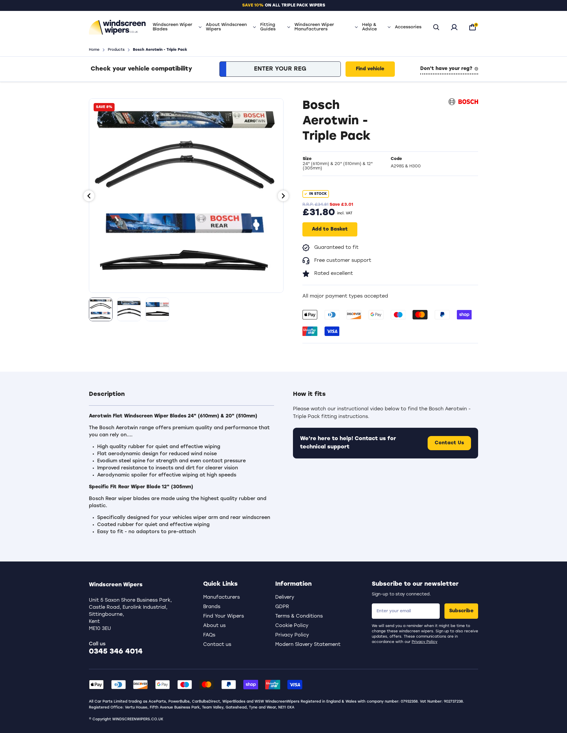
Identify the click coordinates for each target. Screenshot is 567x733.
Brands (211, 607)
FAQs (209, 635)
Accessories (408, 27)
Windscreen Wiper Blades (172, 27)
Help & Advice (369, 27)
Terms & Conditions (299, 616)
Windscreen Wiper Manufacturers (314, 27)
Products (116, 50)
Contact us (217, 644)
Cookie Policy (291, 625)
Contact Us (449, 443)
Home (94, 50)
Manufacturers (221, 597)
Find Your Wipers (223, 616)
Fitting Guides (268, 27)
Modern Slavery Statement (307, 644)
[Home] (117, 27)
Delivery (284, 597)
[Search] (436, 27)
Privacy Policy (424, 642)
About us (214, 625)
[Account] (454, 27)
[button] (181, 398)
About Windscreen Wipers (226, 27)
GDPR (282, 607)
